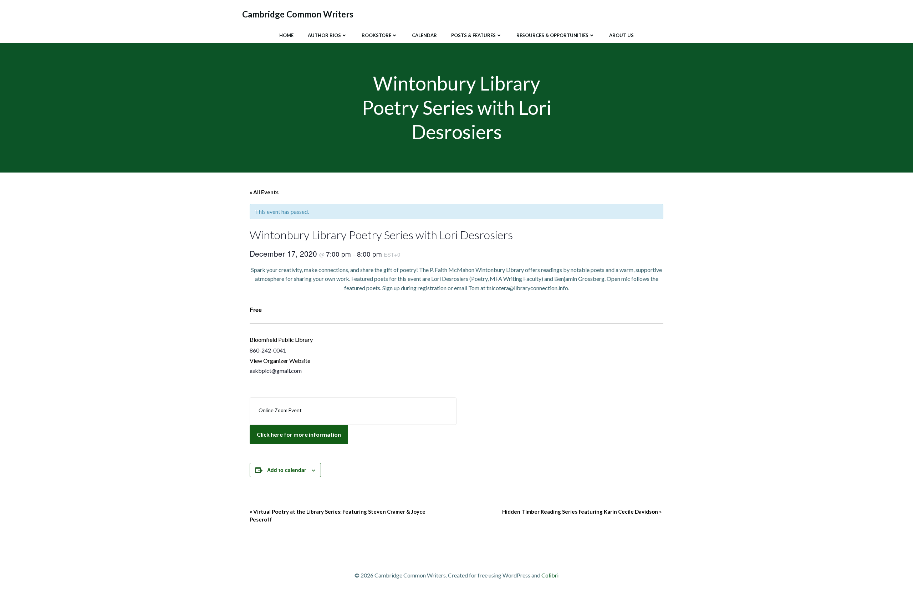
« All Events (264, 192)
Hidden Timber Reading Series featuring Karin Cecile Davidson (582, 511)
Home (286, 35)
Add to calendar (286, 469)
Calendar (424, 35)
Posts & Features (473, 35)
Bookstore (376, 35)
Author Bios (324, 35)
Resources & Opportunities (552, 35)
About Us (621, 35)
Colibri (549, 575)
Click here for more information (299, 434)
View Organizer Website (280, 360)
